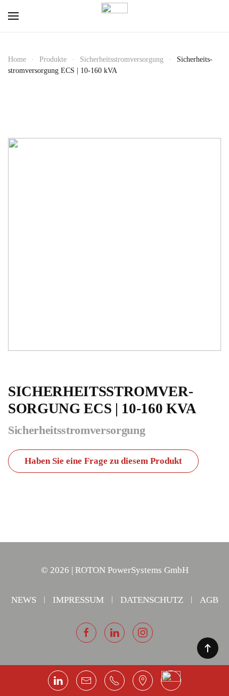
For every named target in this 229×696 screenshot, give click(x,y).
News (23, 600)
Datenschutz (151, 600)
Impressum (78, 600)
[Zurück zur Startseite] (114, 16)
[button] (13, 16)
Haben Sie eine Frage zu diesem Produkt (103, 461)
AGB (209, 600)
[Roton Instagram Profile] (143, 633)
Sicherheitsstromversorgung (76, 430)
